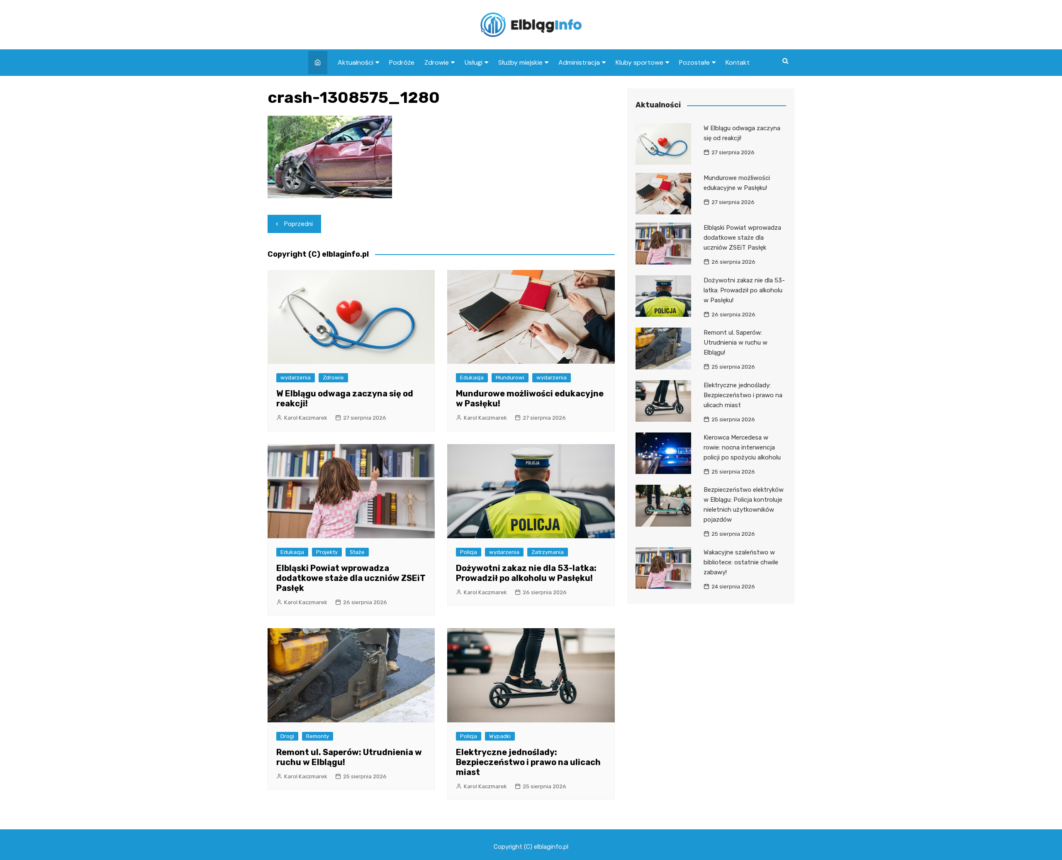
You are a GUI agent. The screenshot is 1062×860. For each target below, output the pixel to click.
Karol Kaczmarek (305, 418)
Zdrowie (436, 62)
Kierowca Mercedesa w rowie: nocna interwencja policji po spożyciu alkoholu (742, 447)
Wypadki (500, 736)
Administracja (579, 62)
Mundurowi (510, 377)
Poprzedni (298, 224)
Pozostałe (694, 62)
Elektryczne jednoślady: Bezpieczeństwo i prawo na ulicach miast (528, 762)
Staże (357, 552)
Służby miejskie (520, 62)
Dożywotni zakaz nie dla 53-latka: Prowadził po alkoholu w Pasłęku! (526, 573)
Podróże (401, 62)
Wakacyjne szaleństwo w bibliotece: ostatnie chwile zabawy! (741, 562)
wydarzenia (295, 377)
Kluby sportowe (639, 62)
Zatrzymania (547, 552)
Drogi (287, 736)
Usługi (473, 62)
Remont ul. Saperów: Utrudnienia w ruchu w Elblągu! (735, 342)
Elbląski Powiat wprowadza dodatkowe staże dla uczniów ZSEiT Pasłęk (351, 578)
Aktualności (355, 62)
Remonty (317, 736)
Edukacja (472, 377)
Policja (468, 552)
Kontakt (738, 62)
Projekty (327, 552)
